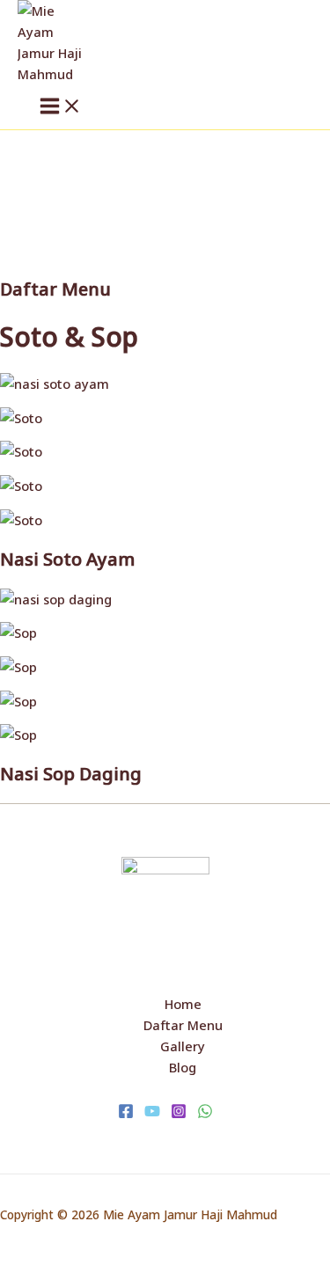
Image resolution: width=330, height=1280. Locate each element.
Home (183, 1004)
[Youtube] (152, 1114)
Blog (182, 1067)
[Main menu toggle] (61, 106)
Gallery (182, 1046)
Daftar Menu (183, 1025)
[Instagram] (179, 1114)
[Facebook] (126, 1114)
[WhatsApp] (205, 1114)
